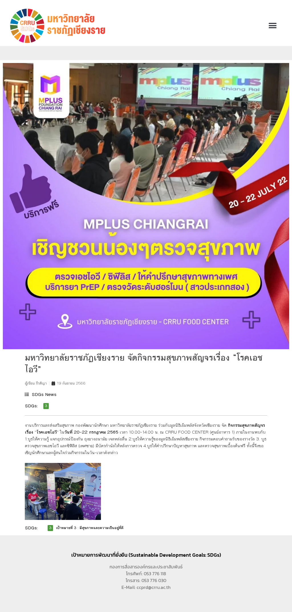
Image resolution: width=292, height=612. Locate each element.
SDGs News (44, 394)
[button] (272, 25)
